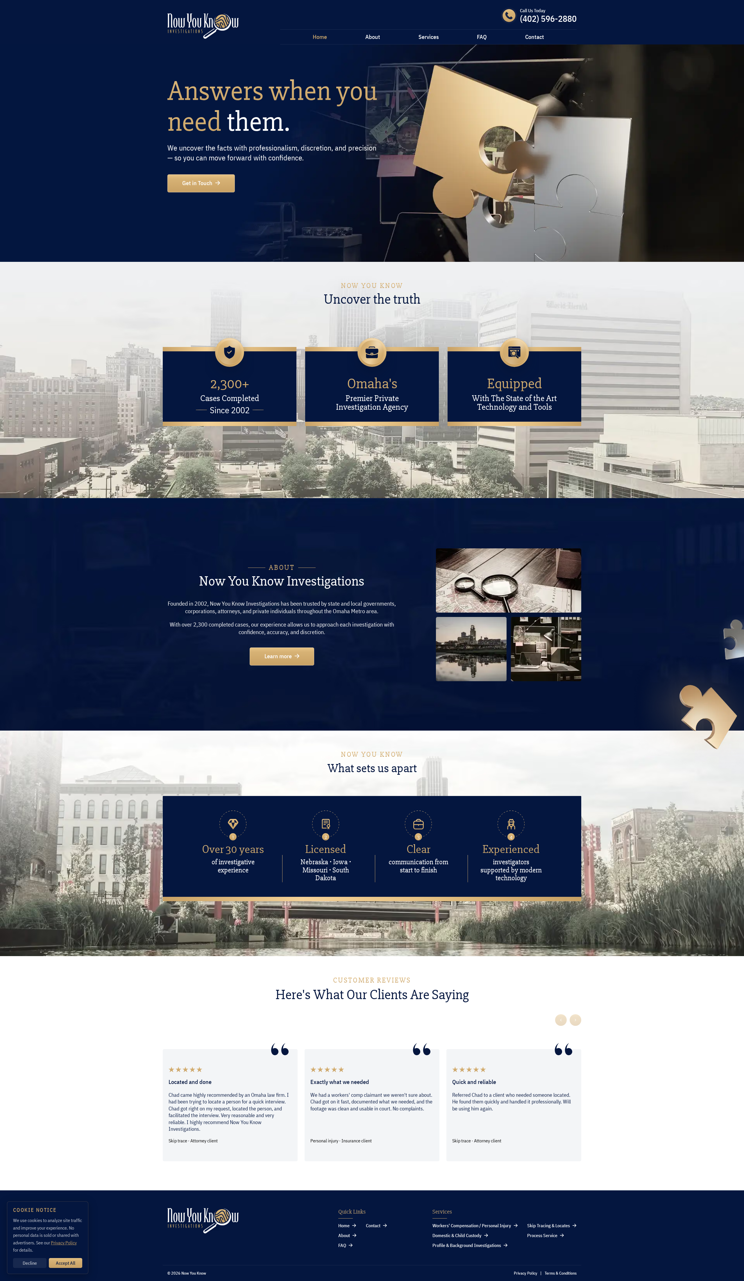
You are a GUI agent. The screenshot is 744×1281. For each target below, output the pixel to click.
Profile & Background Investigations (466, 1245)
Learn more (278, 656)
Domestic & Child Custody (457, 1235)
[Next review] (575, 1020)
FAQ (482, 37)
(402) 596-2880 (548, 18)
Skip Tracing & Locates (548, 1225)
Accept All (65, 1263)
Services (429, 37)
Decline (30, 1263)
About (372, 37)
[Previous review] (561, 1020)
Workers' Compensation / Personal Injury (471, 1225)
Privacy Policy (525, 1273)
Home (320, 37)
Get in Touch (197, 183)
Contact (534, 37)
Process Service (542, 1235)
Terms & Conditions (561, 1273)
